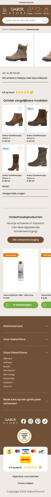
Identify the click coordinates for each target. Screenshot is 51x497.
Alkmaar (7, 358)
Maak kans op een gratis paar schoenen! (22, 401)
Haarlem (8, 382)
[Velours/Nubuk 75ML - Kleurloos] (20, 278)
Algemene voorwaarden (25, 476)
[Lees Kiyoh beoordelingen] (31, 92)
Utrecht (7, 386)
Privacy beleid (25, 483)
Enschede (8, 378)
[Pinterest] (38, 421)
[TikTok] (45, 421)
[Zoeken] (46, 20)
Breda (6, 366)
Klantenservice (13, 326)
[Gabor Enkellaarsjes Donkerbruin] (13, 123)
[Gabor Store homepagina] (17, 11)
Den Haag (8, 374)
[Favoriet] (20, 109)
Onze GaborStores (15, 352)
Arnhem (7, 362)
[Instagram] (30, 421)
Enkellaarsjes (33, 29)
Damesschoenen (17, 29)
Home (5, 29)
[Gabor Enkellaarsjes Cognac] (38, 123)
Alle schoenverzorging (25, 239)
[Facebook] (23, 421)
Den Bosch (9, 370)
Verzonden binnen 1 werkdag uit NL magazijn (22, 4)
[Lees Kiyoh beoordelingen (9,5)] (40, 467)
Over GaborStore (14, 339)
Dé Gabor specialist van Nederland (26, 2)
